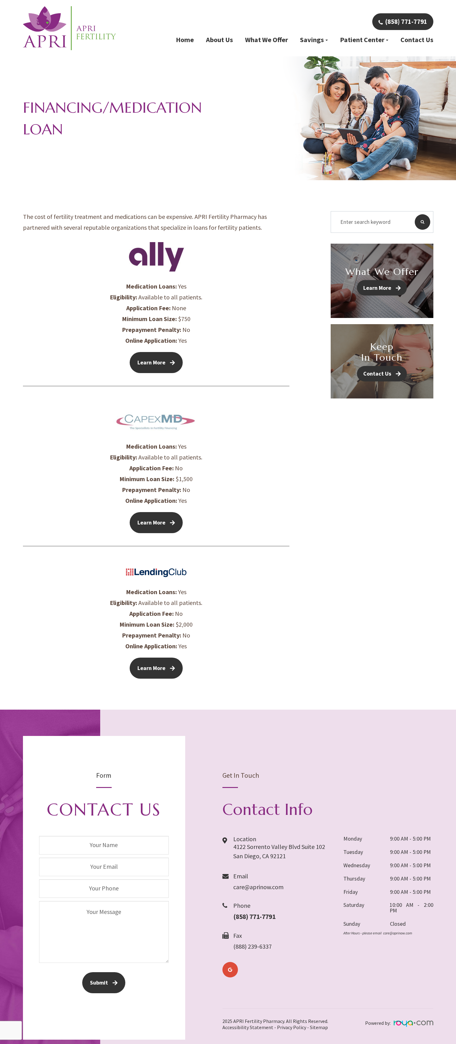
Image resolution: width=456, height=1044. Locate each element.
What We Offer (266, 39)
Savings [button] (312, 39)
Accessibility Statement (247, 1027)
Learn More (151, 362)
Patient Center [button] (362, 39)
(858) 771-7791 (406, 21)
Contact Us (416, 39)
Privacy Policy (291, 1027)
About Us (219, 39)
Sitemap (319, 1027)
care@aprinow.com (258, 887)
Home (185, 39)
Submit (99, 982)
